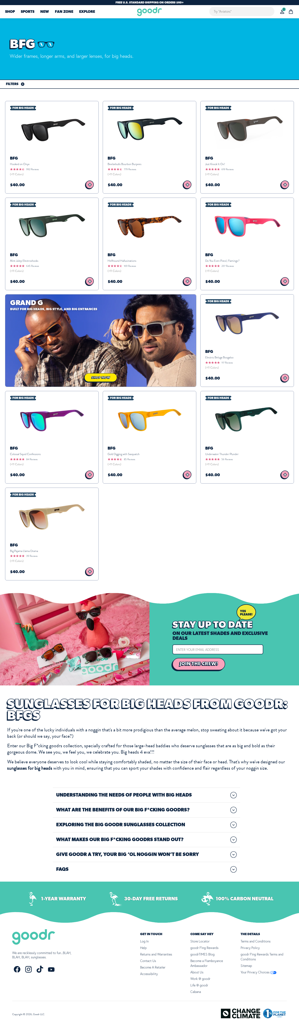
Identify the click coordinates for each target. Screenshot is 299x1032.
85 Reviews (129, 459)
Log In (144, 941)
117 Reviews (227, 362)
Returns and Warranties (156, 954)
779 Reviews (130, 169)
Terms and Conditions (256, 941)
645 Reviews (32, 266)
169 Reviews (130, 266)
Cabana (195, 992)
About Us (196, 972)
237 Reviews (228, 266)
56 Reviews (227, 459)
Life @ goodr (199, 985)
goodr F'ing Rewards (204, 948)
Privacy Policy (250, 948)
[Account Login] (282, 11)
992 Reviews (32, 169)
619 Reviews (228, 169)
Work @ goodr (200, 979)
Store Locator (200, 941)
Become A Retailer (152, 967)
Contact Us (148, 961)
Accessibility (149, 974)
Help (143, 948)
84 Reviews (31, 459)
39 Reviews (31, 556)
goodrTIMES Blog (202, 954)
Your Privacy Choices (255, 972)
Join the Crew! (199, 663)
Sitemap (246, 966)
